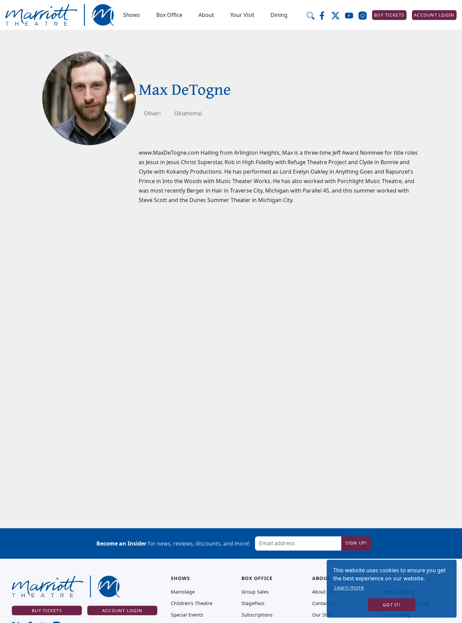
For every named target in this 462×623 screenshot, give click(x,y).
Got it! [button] (391, 605)
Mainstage (183, 592)
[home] (60, 15)
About (206, 15)
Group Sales (255, 592)
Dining (279, 15)
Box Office (169, 15)
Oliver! (152, 113)
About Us (322, 592)
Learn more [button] (349, 587)
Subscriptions (257, 615)
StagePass (252, 603)
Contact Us (324, 603)
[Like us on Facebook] (324, 15)
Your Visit (242, 15)
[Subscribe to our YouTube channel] (352, 15)
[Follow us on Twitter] (338, 15)
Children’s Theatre (191, 603)
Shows (131, 15)
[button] (131, 15)
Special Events (187, 615)
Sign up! (356, 543)
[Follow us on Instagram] (365, 15)
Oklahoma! (188, 113)
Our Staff (322, 615)
